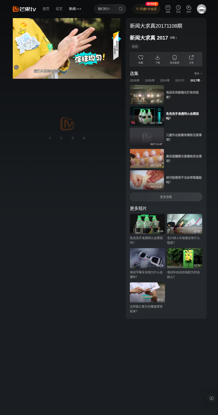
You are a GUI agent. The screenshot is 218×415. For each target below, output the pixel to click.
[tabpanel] (166, 168)
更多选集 (166, 197)
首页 (46, 9)
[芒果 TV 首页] (24, 9)
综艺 (59, 9)
